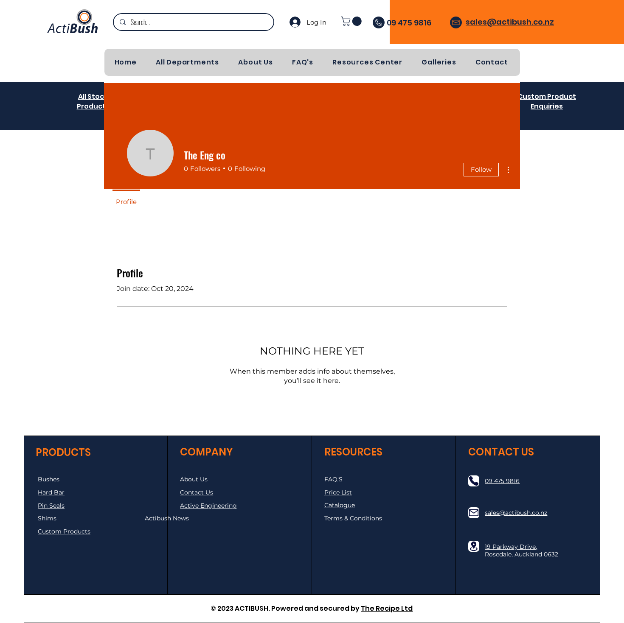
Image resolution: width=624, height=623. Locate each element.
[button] (352, 21)
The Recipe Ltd (387, 608)
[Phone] (473, 480)
